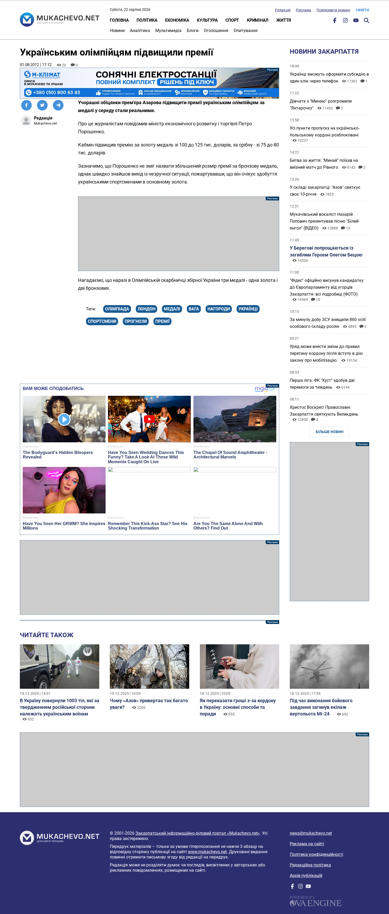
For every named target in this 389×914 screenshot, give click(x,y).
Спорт (232, 20)
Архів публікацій (306, 875)
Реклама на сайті (307, 843)
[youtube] (356, 21)
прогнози (136, 321)
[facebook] (334, 21)
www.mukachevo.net (207, 851)
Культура (207, 20)
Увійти (362, 10)
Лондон (146, 308)
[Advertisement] (178, 234)
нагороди (218, 308)
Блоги (192, 30)
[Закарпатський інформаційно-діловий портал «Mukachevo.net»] (59, 20)
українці (248, 308)
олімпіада (117, 308)
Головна (119, 20)
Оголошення (216, 30)
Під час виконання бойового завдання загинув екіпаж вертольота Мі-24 (321, 707)
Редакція (283, 10)
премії (162, 321)
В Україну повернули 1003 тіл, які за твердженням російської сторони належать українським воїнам (59, 707)
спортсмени (102, 321)
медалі (172, 308)
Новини (117, 30)
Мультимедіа (168, 30)
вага (194, 308)
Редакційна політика (310, 864)
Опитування (245, 30)
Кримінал (257, 20)
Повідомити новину (333, 10)
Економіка (177, 20)
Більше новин (329, 432)
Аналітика (140, 30)
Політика (147, 20)
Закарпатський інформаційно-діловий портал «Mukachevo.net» (197, 833)
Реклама (303, 10)
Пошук (366, 20)
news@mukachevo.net (311, 833)
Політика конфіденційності (316, 854)
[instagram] (345, 21)
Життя (283, 20)
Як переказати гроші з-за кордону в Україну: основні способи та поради (238, 707)
